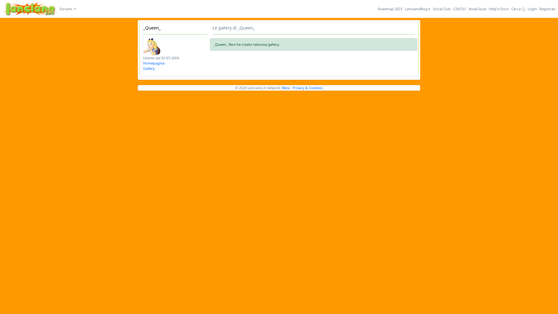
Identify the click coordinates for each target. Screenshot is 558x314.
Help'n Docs (499, 9)
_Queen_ (152, 28)
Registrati (547, 9)
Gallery (149, 68)
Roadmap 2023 (390, 9)
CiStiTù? (459, 9)
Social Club (442, 9)
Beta (286, 87)
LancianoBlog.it (417, 9)
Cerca (516, 9)
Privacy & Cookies (307, 87)
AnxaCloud (477, 9)
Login (532, 9)
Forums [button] (66, 9)
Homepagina (154, 63)
